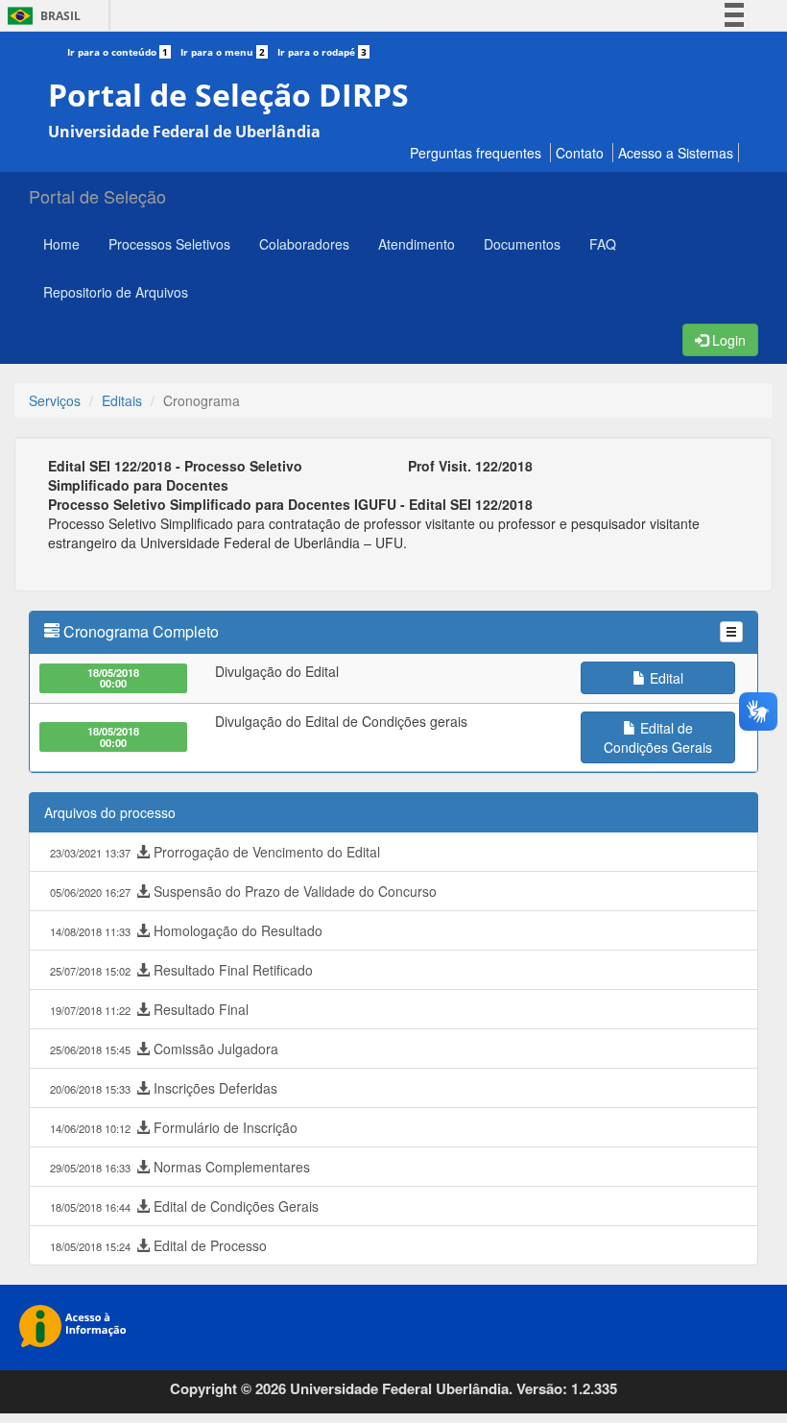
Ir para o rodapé (322, 52)
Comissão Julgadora (164, 1048)
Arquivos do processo (110, 812)
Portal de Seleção (97, 195)
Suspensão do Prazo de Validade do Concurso (243, 891)
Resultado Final (149, 1009)
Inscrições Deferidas (163, 1087)
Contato (580, 152)
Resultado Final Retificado (181, 969)
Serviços (55, 400)
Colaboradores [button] (304, 243)
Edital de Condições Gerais (184, 1206)
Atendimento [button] (416, 243)
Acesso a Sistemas (675, 152)
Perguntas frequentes (475, 152)
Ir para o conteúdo (117, 52)
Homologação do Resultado (186, 930)
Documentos (522, 243)
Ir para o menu (222, 52)
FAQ (602, 243)
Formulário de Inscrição (174, 1127)
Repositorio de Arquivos (115, 291)
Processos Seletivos (169, 243)
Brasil (40, 16)
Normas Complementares (180, 1166)
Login (727, 340)
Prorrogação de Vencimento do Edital (215, 851)
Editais (122, 400)
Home (61, 243)
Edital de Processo (158, 1245)
